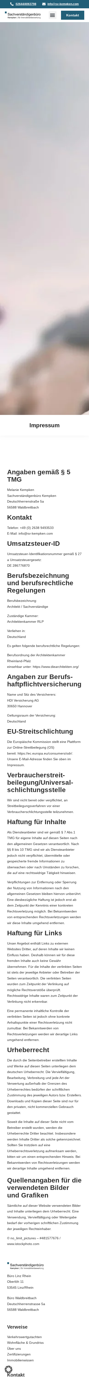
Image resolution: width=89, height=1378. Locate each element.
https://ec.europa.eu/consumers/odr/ (45, 753)
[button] (52, 15)
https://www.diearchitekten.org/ (56, 667)
